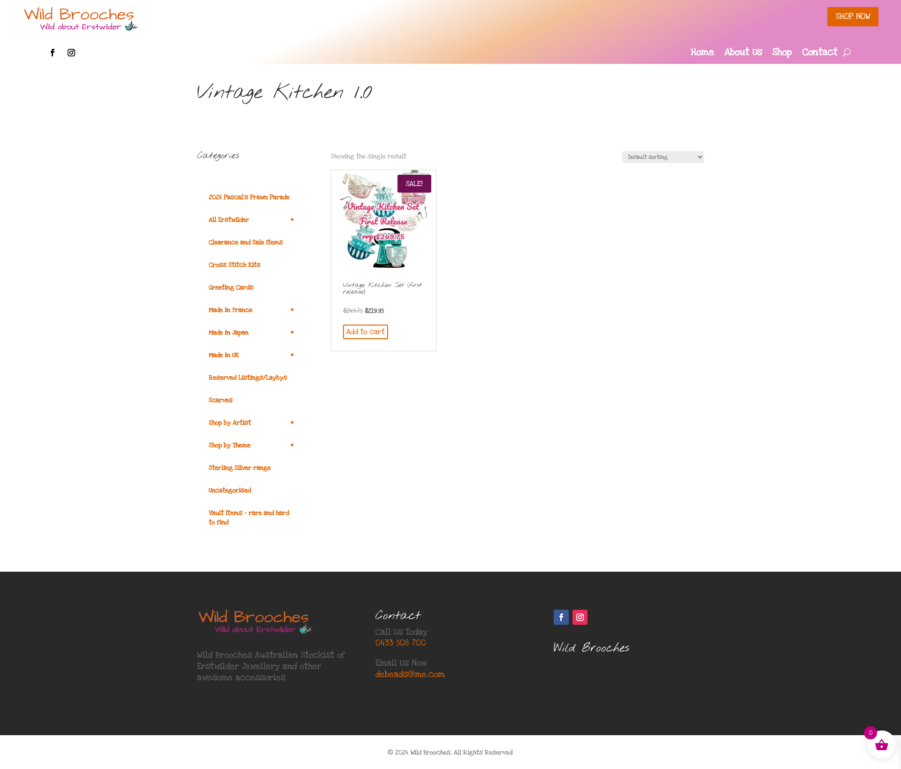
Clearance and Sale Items (246, 242)
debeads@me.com (410, 674)
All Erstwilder (251, 219)
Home (702, 53)
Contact (820, 53)
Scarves (221, 400)
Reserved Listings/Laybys (248, 377)
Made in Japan (251, 332)
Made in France (251, 310)
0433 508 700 (400, 642)
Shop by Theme (251, 445)
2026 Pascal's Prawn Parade (249, 197)
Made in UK (251, 355)
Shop (782, 53)
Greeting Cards (231, 287)
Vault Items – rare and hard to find (249, 518)
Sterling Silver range (240, 468)
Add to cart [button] (365, 331)
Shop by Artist (251, 422)
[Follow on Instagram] (71, 52)
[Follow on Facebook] (52, 52)
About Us (743, 53)
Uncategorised (230, 490)
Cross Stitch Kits (234, 265)
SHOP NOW (853, 16)
